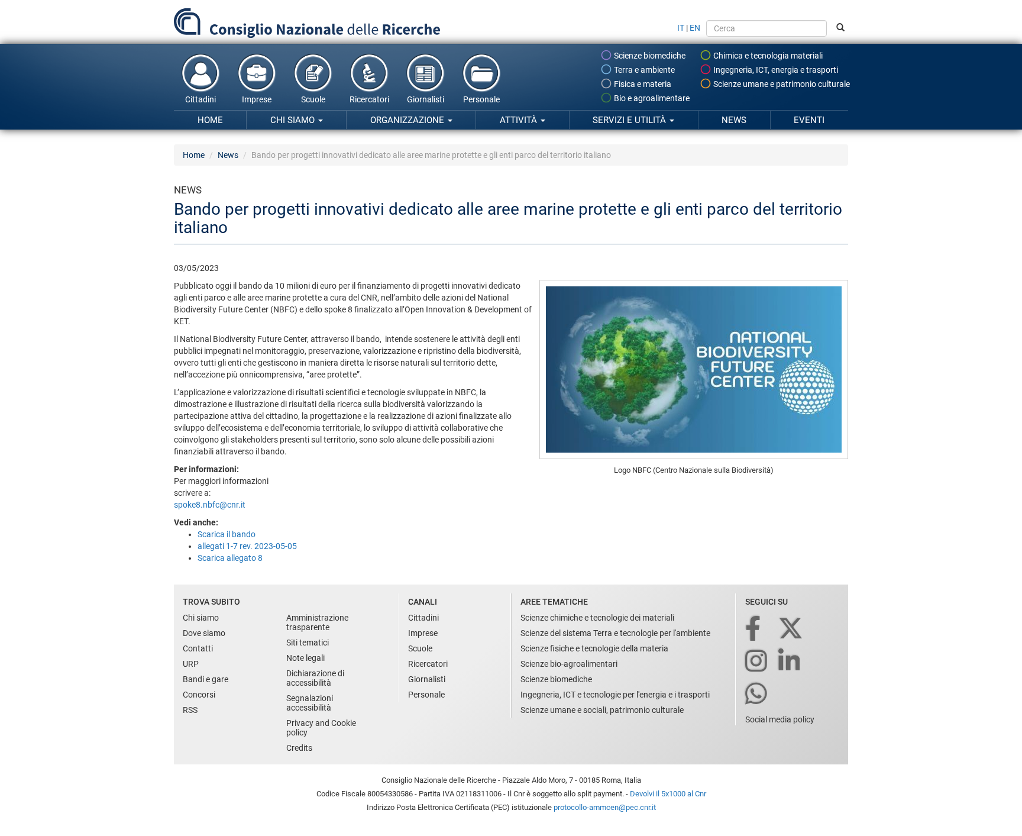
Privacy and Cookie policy (321, 727)
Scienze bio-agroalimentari (568, 664)
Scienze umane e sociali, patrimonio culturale (602, 710)
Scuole (313, 99)
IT (680, 28)
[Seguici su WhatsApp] (757, 694)
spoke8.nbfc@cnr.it (209, 504)
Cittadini (200, 99)
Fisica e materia (641, 84)
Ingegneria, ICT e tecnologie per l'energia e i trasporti (615, 694)
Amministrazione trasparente (317, 622)
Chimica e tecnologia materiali (767, 55)
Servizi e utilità (630, 120)
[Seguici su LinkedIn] (790, 661)
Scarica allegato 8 (230, 558)
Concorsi (199, 694)
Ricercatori (369, 99)
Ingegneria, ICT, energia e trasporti (774, 70)
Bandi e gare (205, 679)
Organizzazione (408, 120)
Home (210, 120)
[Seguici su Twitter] (791, 629)
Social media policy (779, 719)
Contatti (198, 648)
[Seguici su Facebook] (753, 629)
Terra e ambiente (643, 70)
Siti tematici (307, 642)
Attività (519, 120)
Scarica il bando (227, 534)
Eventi (809, 120)
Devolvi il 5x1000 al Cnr (668, 793)
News (734, 120)
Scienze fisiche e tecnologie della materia (594, 648)
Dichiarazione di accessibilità (315, 678)
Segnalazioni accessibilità (309, 702)
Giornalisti (425, 99)
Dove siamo (204, 633)
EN (695, 28)
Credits (299, 748)
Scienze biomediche (648, 55)
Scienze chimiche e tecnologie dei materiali (597, 617)
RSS (190, 710)
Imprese (256, 99)
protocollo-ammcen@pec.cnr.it (605, 807)
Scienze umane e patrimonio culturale (780, 84)
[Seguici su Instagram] (757, 661)
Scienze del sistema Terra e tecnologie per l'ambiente (615, 633)
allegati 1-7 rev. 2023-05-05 (247, 546)
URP (191, 664)
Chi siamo (293, 120)
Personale (481, 99)
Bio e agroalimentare (651, 98)
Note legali (305, 658)
